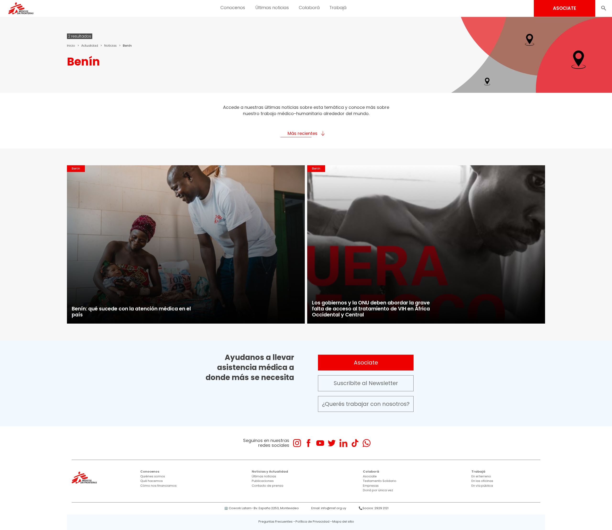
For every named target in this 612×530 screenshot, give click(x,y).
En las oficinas (482, 481)
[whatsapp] (367, 443)
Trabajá (478, 471)
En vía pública (482, 485)
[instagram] (297, 443)
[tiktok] (355, 443)
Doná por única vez (378, 490)
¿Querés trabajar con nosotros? (366, 404)
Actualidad (89, 45)
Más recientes (302, 133)
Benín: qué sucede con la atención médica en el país (131, 311)
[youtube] (320, 443)
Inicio (71, 45)
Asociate (366, 362)
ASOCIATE (564, 8)
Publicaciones (263, 481)
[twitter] (332, 443)
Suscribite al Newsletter (366, 383)
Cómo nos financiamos (158, 485)
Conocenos (149, 471)
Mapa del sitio (343, 521)
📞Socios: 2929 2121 (373, 508)
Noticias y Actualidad (270, 471)
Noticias (110, 45)
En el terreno (481, 476)
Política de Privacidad (312, 521)
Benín (76, 168)
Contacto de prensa (267, 485)
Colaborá (371, 471)
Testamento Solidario (379, 481)
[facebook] (308, 443)
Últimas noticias (264, 476)
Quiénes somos (152, 476)
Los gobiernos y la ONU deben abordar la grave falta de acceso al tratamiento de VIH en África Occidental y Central (371, 308)
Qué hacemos (151, 481)
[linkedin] (343, 443)
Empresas (371, 485)
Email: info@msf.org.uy (328, 508)
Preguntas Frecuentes (275, 521)
